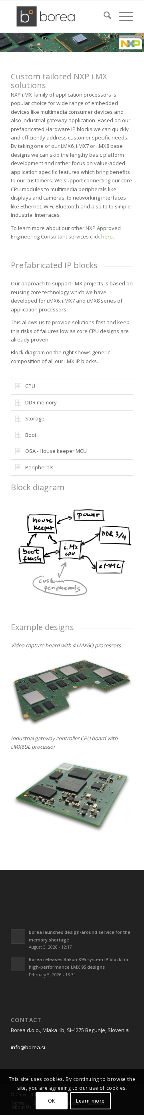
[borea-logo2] (60, 16)
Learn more (90, 1100)
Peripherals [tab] (39, 467)
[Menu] (122, 16)
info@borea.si (28, 1047)
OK (51, 1100)
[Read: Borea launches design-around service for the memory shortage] (18, 936)
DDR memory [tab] (41, 402)
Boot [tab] (30, 434)
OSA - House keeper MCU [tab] (56, 450)
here (107, 236)
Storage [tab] (34, 418)
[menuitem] (103, 16)
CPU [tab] (30, 386)
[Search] (103, 16)
